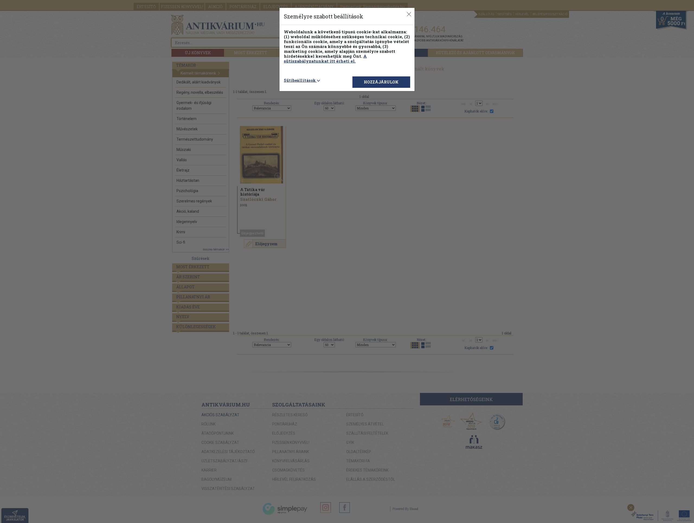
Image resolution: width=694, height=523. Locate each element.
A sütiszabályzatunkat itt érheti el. (325, 58)
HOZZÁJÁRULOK (381, 82)
